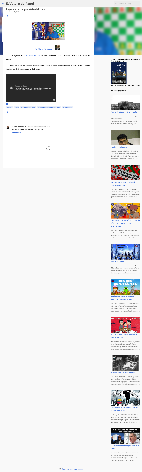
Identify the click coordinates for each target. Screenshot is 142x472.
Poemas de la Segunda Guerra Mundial (124, 112)
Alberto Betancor (19, 126)
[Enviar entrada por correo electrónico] (7, 105)
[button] (7, 16)
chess (17, 107)
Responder (16, 133)
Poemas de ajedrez (117, 261)
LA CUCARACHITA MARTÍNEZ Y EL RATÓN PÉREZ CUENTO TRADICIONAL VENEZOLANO (125, 223)
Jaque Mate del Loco (28, 107)
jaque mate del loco (32, 56)
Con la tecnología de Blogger (72, 469)
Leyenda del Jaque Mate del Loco (49, 107)
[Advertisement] (48, 185)
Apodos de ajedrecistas (119, 147)
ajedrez (9, 107)
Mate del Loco (67, 107)
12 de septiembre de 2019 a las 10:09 (38, 126)
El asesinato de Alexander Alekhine (123, 372)
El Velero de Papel (20, 3)
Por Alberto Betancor (43, 49)
